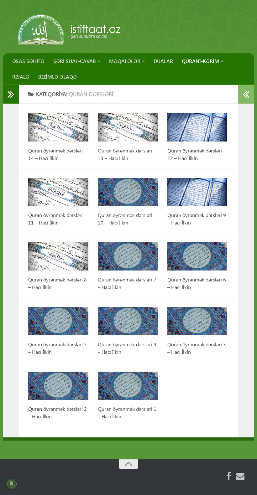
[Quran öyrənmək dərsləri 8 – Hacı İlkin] (58, 256)
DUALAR (163, 61)
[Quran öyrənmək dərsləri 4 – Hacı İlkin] (128, 321)
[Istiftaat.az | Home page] (69, 29)
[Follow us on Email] (240, 476)
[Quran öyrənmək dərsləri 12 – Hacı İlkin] (197, 127)
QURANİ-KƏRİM (200, 61)
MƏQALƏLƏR (124, 61)
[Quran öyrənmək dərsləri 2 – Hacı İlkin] (58, 386)
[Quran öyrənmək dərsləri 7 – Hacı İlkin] (128, 256)
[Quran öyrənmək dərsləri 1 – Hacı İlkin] (128, 386)
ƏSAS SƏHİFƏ (28, 61)
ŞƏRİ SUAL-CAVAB (74, 61)
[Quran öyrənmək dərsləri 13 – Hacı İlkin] (128, 127)
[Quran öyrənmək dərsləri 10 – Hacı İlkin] (128, 192)
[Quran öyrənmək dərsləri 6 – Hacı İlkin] (197, 256)
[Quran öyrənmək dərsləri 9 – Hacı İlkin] (197, 192)
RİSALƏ (20, 76)
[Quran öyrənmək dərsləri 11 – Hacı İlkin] (58, 192)
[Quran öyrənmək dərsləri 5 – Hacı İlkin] (58, 321)
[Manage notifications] (11, 484)
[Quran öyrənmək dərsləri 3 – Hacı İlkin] (197, 321)
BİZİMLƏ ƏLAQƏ (57, 76)
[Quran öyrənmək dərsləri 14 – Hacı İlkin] (58, 127)
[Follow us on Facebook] (228, 476)
